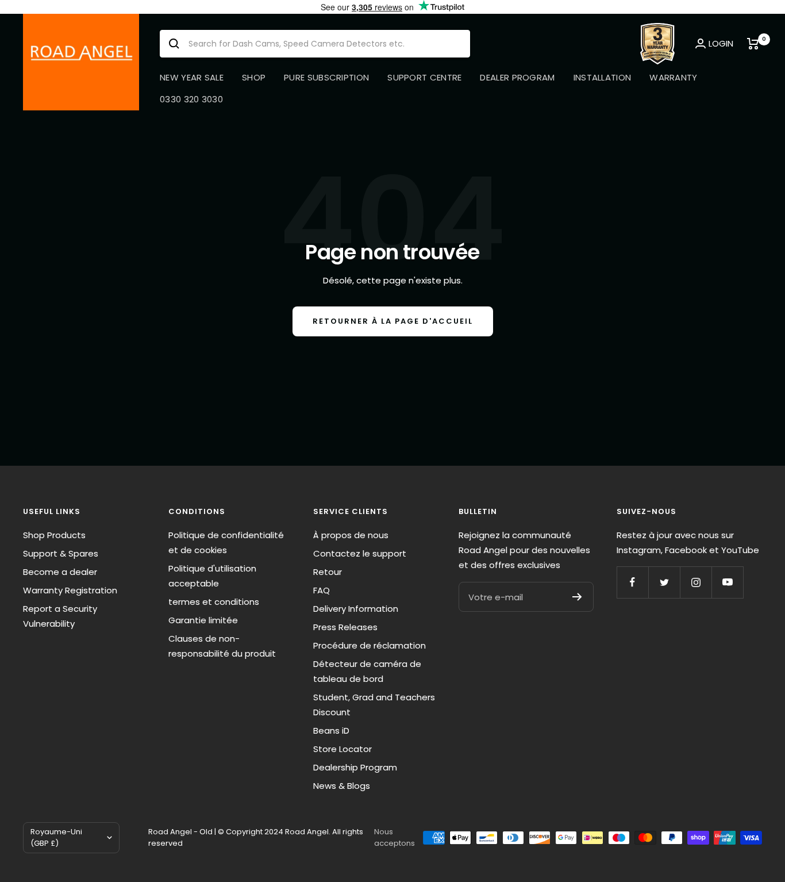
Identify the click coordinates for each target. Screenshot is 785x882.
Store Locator (342, 749)
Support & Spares (60, 553)
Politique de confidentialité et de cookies (226, 542)
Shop (253, 77)
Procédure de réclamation (369, 645)
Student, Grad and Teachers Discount (374, 704)
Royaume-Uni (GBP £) (56, 837)
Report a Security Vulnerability (60, 616)
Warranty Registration (70, 590)
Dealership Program (355, 767)
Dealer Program (517, 77)
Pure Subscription (326, 77)
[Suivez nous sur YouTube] (727, 582)
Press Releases (345, 627)
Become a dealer (60, 572)
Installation (603, 77)
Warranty (673, 77)
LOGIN (721, 43)
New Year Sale (192, 77)
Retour (327, 572)
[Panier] (754, 43)
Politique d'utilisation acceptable (212, 575)
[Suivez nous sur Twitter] (664, 582)
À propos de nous (350, 535)
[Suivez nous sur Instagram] (695, 582)
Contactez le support (359, 553)
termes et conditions (213, 602)
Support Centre (424, 77)
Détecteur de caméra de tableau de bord (367, 671)
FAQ (321, 590)
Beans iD (331, 730)
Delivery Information (355, 609)
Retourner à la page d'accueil (393, 321)
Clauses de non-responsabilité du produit (222, 645)
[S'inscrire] (577, 597)
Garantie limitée (203, 620)
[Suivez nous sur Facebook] (632, 582)
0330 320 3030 (191, 99)
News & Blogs (341, 786)
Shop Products (54, 535)
